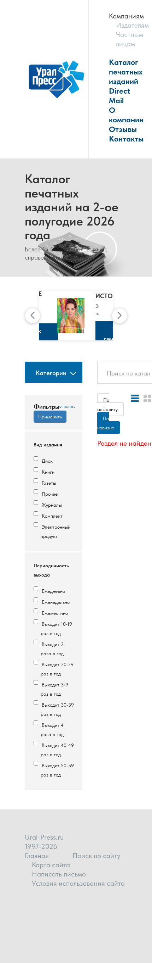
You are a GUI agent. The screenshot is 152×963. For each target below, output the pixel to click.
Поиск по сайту (96, 855)
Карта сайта (51, 865)
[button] (32, 315)
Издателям (132, 25)
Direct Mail (119, 95)
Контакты (126, 138)
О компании (126, 114)
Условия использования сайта (78, 883)
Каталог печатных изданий (125, 71)
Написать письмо (59, 874)
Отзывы (123, 129)
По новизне (105, 423)
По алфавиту (107, 404)
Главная (37, 855)
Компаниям (126, 16)
